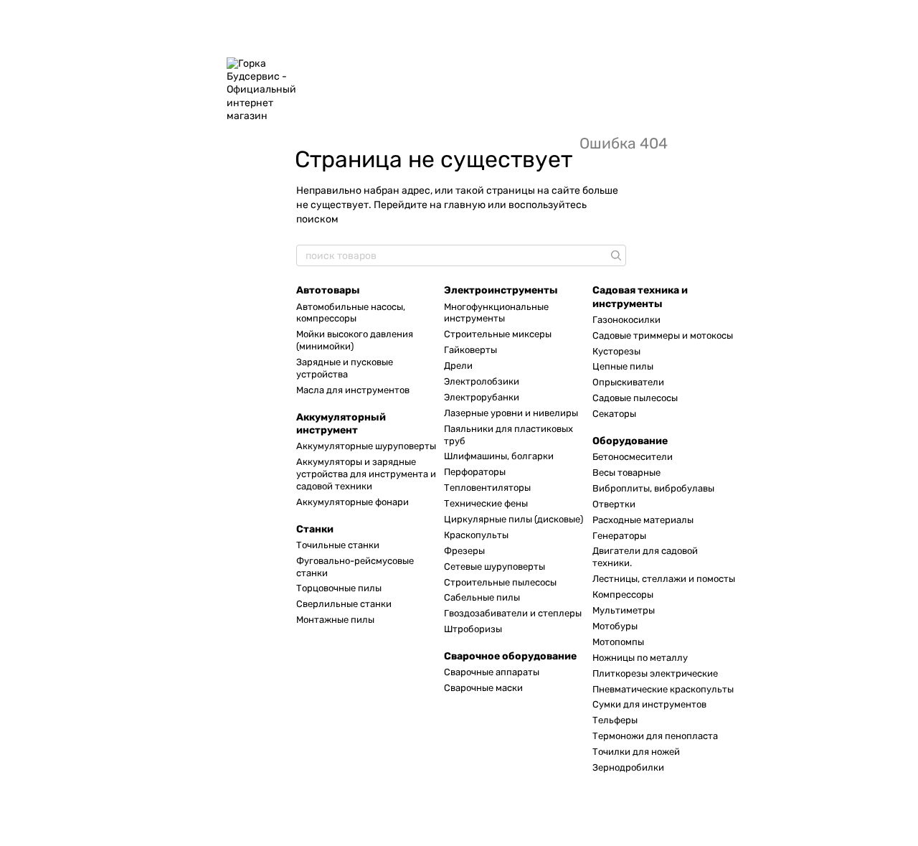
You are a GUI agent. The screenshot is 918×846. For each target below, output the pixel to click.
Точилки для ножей (636, 751)
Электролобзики (481, 381)
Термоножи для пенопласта (655, 735)
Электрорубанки (481, 397)
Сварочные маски (483, 687)
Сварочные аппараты (491, 672)
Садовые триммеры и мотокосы (662, 335)
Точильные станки (337, 545)
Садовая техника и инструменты (640, 296)
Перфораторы (475, 471)
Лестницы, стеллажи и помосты (663, 578)
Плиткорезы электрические (655, 673)
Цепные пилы (622, 366)
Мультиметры (623, 610)
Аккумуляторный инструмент (341, 423)
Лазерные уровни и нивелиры (511, 413)
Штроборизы (473, 629)
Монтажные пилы (335, 619)
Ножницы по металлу (640, 657)
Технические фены (486, 503)
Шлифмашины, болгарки (499, 456)
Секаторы (614, 413)
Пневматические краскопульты (663, 689)
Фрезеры (464, 550)
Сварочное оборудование (510, 656)
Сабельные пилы (482, 597)
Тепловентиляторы (487, 487)
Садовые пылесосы (635, 398)
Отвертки (613, 504)
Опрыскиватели (628, 382)
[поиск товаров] (614, 255)
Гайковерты (470, 349)
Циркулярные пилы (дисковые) (513, 519)
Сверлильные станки (344, 603)
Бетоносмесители (632, 456)
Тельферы (615, 720)
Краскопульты (476, 535)
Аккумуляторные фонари (352, 502)
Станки (314, 529)
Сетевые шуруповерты (494, 566)
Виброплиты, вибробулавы (653, 488)
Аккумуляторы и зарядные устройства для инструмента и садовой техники (366, 474)
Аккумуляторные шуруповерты (366, 446)
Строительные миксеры (498, 334)
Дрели (458, 365)
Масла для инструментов (353, 390)
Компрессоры (622, 594)
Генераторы (619, 535)
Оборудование (630, 441)
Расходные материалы (643, 519)
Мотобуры (615, 626)
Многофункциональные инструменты (496, 312)
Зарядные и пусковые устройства (344, 368)
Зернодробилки (628, 767)
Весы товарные (626, 472)
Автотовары (328, 290)
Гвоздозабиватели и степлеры (513, 613)
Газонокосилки (626, 319)
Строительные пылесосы (500, 582)
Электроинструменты (501, 290)
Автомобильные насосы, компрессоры (350, 312)
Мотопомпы (618, 641)
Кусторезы (616, 351)
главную (465, 205)
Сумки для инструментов (649, 704)
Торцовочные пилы (339, 588)
